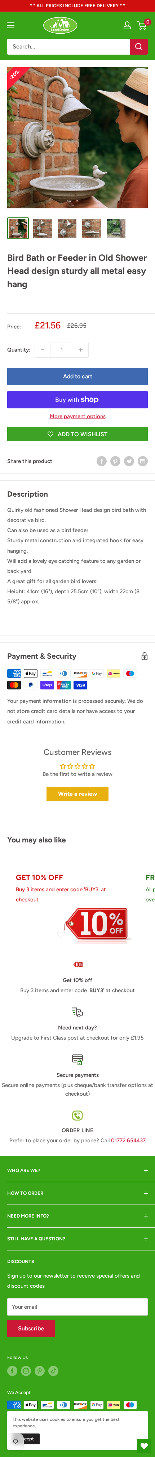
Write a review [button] (77, 793)
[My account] (127, 25)
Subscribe (31, 1328)
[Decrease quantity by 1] (42, 349)
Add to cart (77, 376)
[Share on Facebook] (102, 461)
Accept (26, 1438)
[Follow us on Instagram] (26, 1371)
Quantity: (18, 350)
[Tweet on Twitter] (129, 461)
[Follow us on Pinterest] (40, 1371)
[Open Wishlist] (144, 1446)
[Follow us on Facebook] (12, 1371)
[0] (141, 25)
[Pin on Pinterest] (115, 461)
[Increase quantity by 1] (80, 349)
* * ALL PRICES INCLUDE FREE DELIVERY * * (77, 5)
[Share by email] (143, 461)
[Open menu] (10, 25)
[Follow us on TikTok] (53, 1371)
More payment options (78, 416)
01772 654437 (128, 1140)
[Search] (139, 47)
